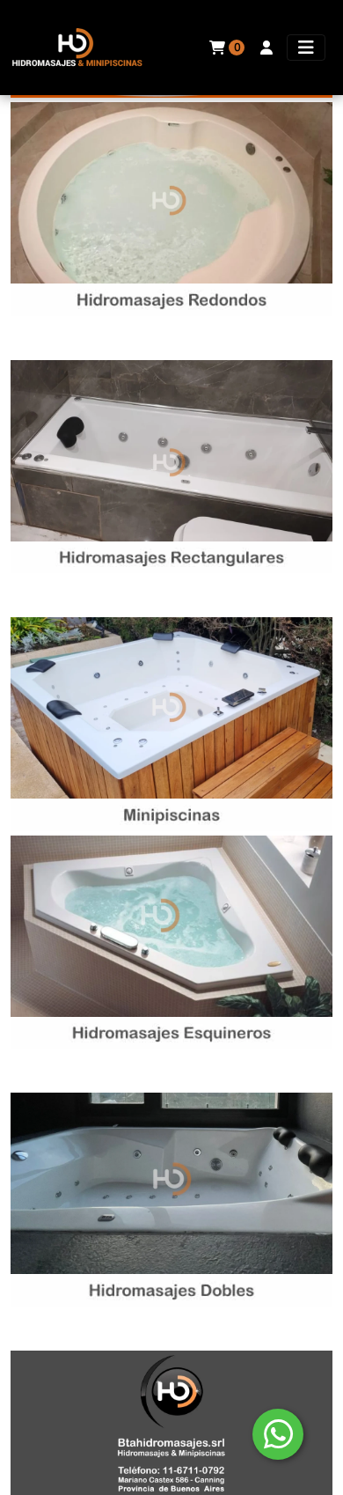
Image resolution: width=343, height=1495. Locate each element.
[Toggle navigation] (306, 47)
